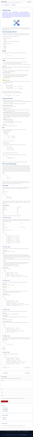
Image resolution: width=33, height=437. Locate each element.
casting (13, 13)
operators (18, 15)
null (13, 15)
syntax (18, 16)
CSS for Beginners (5, 409)
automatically (4, 13)
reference (29, 15)
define (3, 14)
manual (12, 15)
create (23, 13)
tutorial (24, 16)
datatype (27, 13)
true (22, 16)
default (29, 13)
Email (2, 392)
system (21, 16)
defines (5, 14)
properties (21, 15)
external (19, 14)
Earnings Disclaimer (26, 431)
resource (3, 16)
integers (9, 15)
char (14, 13)
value (29, 16)
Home (6, 431)
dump (7, 14)
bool (10, 13)
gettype (3, 15)
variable (4, 17)
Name (2, 389)
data (24, 13)
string (14, 16)
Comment (2, 380)
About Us (10, 431)
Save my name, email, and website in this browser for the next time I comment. (13, 398)
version (10, 17)
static (12, 16)
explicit (17, 14)
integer (7, 15)
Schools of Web (4, 1)
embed (10, 14)
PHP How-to (4, 417)
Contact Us (14, 431)
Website (2, 395)
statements (9, 16)
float (23, 14)
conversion (17, 13)
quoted (24, 15)
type (26, 16)
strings (16, 16)
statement (6, 16)
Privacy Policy (19, 431)
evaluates (14, 14)
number (15, 15)
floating (25, 14)
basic (9, 13)
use (27, 16)
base (7, 13)
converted (20, 13)
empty (12, 14)
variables (7, 17)
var (2, 17)
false (21, 14)
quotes (26, 15)
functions (28, 14)
